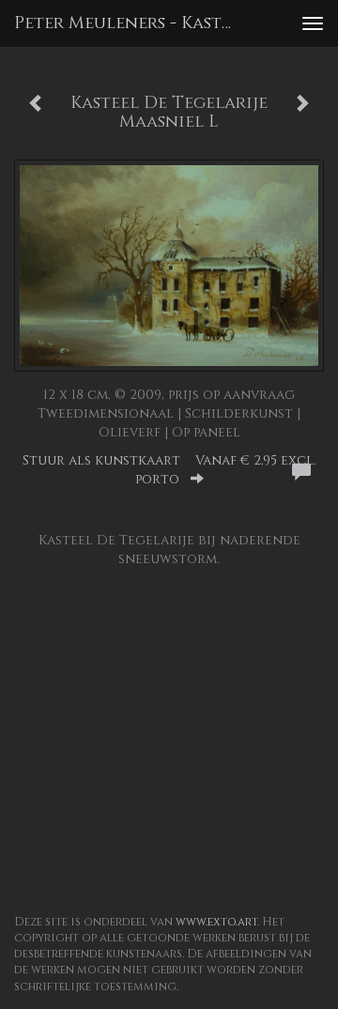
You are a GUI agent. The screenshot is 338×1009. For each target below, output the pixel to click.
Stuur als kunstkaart (169, 469)
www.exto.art (216, 921)
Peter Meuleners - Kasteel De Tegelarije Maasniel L (129, 23)
